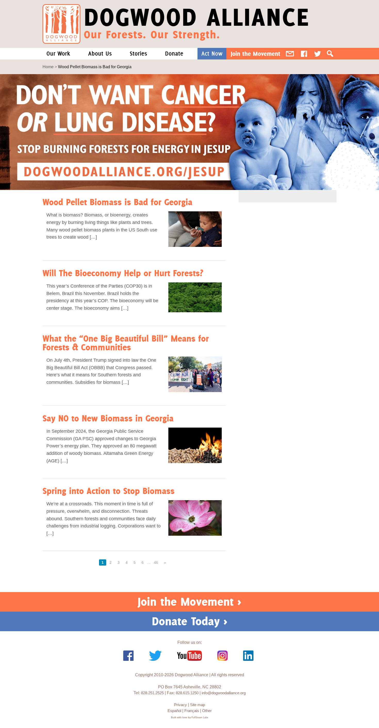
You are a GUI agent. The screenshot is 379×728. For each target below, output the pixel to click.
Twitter (317, 53)
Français (191, 710)
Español (174, 710)
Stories (138, 53)
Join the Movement (255, 53)
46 (156, 562)
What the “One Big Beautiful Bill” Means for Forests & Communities (126, 342)
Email (290, 53)
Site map (197, 705)
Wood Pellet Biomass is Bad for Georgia (117, 201)
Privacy (180, 705)
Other (207, 710)
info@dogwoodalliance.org (224, 693)
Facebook (304, 53)
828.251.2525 (152, 693)
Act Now (212, 53)
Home (48, 67)
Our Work (58, 53)
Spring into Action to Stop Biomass (109, 490)
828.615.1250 (187, 693)
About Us (100, 53)
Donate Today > (189, 621)
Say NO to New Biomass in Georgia (108, 418)
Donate (174, 53)
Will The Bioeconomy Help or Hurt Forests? (123, 273)
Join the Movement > (189, 601)
